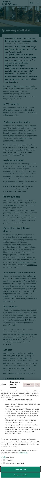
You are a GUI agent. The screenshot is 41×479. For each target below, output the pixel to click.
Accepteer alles (20, 469)
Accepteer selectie (20, 475)
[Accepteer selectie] (37, 385)
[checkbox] (7, 457)
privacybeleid (23, 453)
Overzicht (29, 384)
